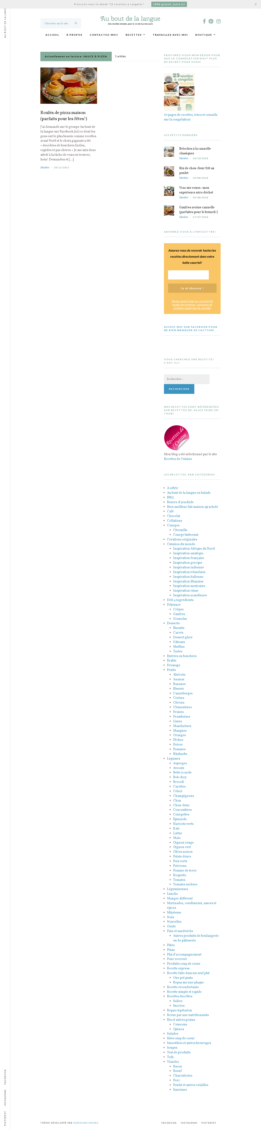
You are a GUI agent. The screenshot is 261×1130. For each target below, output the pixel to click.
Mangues (180, 731)
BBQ (170, 497)
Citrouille (180, 530)
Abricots (179, 675)
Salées (177, 1001)
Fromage (173, 665)
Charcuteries (182, 1076)
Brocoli (178, 782)
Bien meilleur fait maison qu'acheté (192, 507)
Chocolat (173, 516)
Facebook (169, 1122)
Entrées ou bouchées (182, 656)
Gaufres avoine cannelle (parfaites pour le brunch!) (198, 209)
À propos (74, 34)
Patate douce (182, 856)
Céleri (177, 791)
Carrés (178, 633)
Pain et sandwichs (180, 931)
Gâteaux (179, 642)
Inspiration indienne (188, 567)
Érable (171, 660)
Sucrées (179, 1006)
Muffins (179, 647)
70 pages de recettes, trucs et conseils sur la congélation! (190, 117)
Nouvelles (174, 922)
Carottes (179, 786)
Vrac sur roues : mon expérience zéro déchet (196, 190)
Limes (177, 721)
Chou (177, 801)
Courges (173, 525)
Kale (176, 828)
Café (170, 511)
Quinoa (178, 1029)
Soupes (172, 1048)
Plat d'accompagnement (184, 954)
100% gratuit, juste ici (169, 4)
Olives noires (182, 852)
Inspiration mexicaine (189, 586)
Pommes (179, 749)
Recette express (178, 968)
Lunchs (172, 894)
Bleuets (178, 689)
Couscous (180, 1024)
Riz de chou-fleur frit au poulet (196, 170)
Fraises (178, 712)
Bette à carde (182, 772)
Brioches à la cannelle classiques (195, 151)
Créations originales (182, 539)
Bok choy (180, 777)
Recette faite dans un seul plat (188, 973)
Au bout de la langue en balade (189, 493)
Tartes (177, 651)
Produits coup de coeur (183, 964)
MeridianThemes (85, 1122)
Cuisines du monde (181, 544)
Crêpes (178, 609)
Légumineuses (177, 889)
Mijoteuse (174, 912)
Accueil (52, 34)
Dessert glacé (182, 637)
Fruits (171, 670)
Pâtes (171, 945)
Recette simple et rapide (184, 992)
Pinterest (209, 1122)
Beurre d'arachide (180, 502)
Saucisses (180, 1090)
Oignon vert (182, 847)
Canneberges (182, 693)
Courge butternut (185, 535)
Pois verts (180, 861)
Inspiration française (188, 558)
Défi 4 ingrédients (180, 600)
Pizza (171, 950)
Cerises (178, 698)
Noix (170, 917)
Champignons (183, 796)
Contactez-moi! (104, 34)
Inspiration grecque (187, 563)
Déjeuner (174, 605)
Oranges (179, 735)
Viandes (173, 1062)
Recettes (134, 34)
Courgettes (181, 814)
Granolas (180, 619)
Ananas (178, 679)
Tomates (179, 880)
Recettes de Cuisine (178, 459)
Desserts (173, 623)
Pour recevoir (177, 959)
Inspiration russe (185, 591)
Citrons (178, 702)
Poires (177, 744)
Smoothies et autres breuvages (189, 1043)
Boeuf (177, 1071)
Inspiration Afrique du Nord (194, 549)
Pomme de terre (185, 870)
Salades (172, 1034)
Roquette (179, 875)
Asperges (180, 763)
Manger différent (180, 898)
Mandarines (182, 726)
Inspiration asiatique (188, 553)
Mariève (44, 168)
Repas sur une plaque (188, 982)
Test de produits (178, 1052)
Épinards (180, 819)
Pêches (178, 740)
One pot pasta (183, 978)
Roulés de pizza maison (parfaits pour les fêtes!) (63, 116)
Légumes (173, 759)
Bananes (179, 684)
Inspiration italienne (188, 577)
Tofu (170, 1057)
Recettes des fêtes (179, 996)
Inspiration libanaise (188, 581)
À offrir (172, 488)
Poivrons (179, 866)
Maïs (176, 838)
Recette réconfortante (183, 987)
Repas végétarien (179, 1010)
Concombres (182, 810)
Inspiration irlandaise (189, 572)
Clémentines (182, 707)
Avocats (178, 768)
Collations (174, 521)
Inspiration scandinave (190, 595)
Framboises (181, 717)
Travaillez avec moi (170, 34)
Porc (176, 1080)
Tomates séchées (185, 884)
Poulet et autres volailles (190, 1085)
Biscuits (178, 628)
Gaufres (179, 614)
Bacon (177, 1066)
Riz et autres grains (181, 1020)
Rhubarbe (180, 754)
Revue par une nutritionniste (188, 1015)
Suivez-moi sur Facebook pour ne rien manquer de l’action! (190, 328)
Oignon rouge (183, 843)
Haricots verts (183, 824)
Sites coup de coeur (181, 1038)
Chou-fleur (181, 805)
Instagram (189, 1122)
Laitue (177, 833)
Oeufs (171, 926)
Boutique (203, 34)
